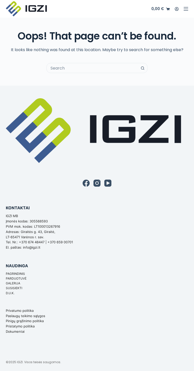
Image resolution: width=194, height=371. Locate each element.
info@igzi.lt (31, 247)
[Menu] (186, 9)
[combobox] (92, 68)
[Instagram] (97, 183)
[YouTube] (107, 183)
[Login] (177, 9)
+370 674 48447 (31, 242)
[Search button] (142, 68)
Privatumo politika (20, 311)
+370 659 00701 (60, 242)
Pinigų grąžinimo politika (25, 321)
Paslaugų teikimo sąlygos (25, 316)
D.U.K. (10, 293)
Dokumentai (15, 331)
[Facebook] (86, 183)
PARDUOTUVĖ (16, 278)
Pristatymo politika (20, 326)
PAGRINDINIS (15, 274)
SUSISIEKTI (14, 288)
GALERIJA (13, 283)
